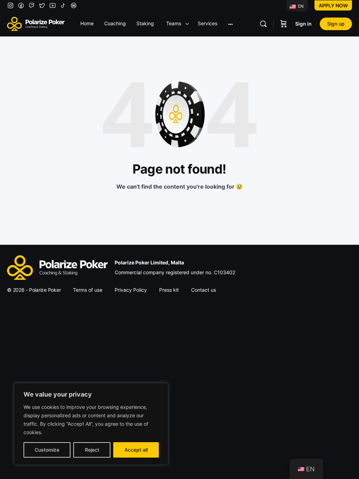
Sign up (336, 24)
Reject (92, 450)
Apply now (333, 5)
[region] (91, 424)
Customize (47, 450)
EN (300, 6)
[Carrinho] (283, 23)
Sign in (303, 24)
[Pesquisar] (263, 24)
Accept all (136, 450)
